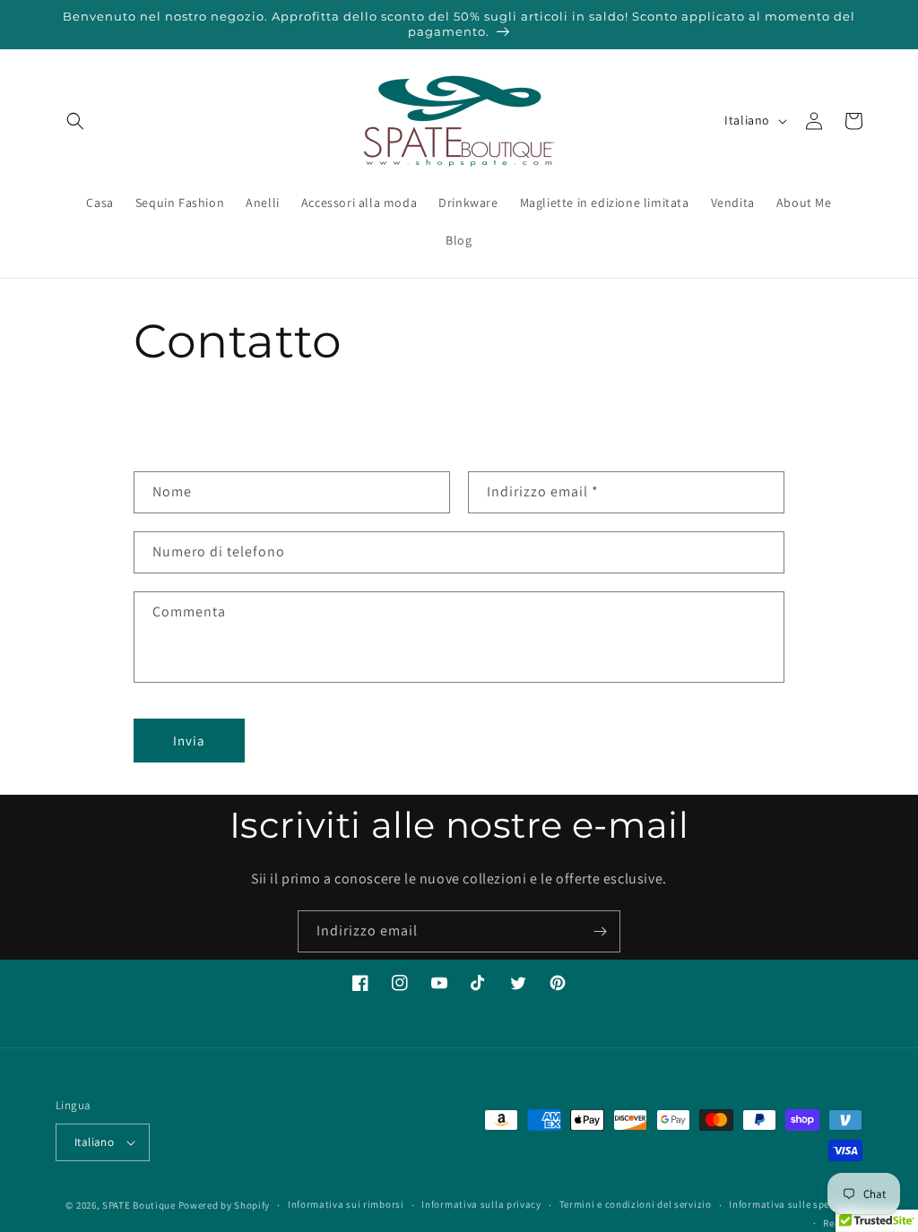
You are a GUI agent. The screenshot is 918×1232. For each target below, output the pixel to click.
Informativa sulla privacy (481, 1204)
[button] (75, 121)
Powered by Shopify (224, 1205)
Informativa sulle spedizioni (795, 1204)
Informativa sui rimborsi (346, 1204)
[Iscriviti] (599, 931)
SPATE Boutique (139, 1205)
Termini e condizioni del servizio (635, 1204)
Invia (189, 740)
